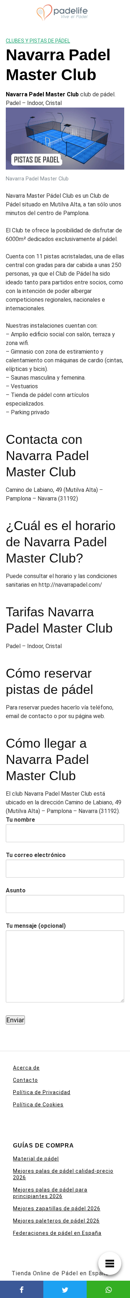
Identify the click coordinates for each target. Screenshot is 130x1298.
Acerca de (26, 1068)
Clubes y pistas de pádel (38, 41)
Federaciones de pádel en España (57, 1233)
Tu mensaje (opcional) (36, 925)
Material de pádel (36, 1159)
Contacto (25, 1080)
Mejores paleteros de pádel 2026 (56, 1221)
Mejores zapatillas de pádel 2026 (56, 1208)
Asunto (16, 890)
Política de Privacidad (41, 1092)
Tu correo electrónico (36, 855)
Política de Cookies (38, 1104)
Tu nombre (20, 819)
